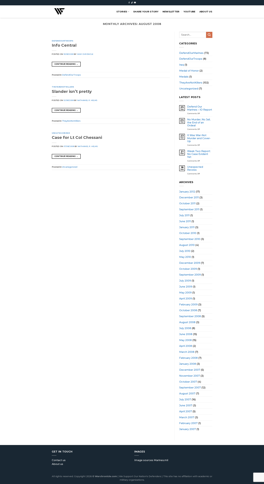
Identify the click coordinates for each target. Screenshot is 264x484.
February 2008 (188, 357)
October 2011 (187, 203)
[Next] (163, 35)
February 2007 (188, 423)
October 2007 (188, 381)
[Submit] (209, 35)
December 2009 (189, 262)
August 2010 (187, 245)
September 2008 (190, 316)
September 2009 (190, 274)
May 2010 (185, 256)
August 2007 (187, 393)
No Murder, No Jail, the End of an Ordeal (198, 122)
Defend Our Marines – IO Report (199, 108)
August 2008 (187, 322)
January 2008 (187, 363)
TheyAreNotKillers (63, 87)
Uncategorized (61, 133)
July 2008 (185, 328)
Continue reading (66, 64)
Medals (184, 76)
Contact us (59, 460)
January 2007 (187, 429)
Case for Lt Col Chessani (77, 137)
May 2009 (185, 292)
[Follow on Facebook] (129, 3)
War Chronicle (85, 54)
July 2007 (185, 399)
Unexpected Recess (195, 168)
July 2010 (184, 250)
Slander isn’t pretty (72, 91)
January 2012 (187, 191)
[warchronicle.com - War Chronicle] (63, 11)
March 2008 (186, 351)
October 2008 (188, 310)
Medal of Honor (189, 70)
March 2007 (186, 417)
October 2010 (187, 233)
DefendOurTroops (62, 41)
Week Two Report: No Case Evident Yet (199, 154)
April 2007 (185, 411)
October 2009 (188, 268)
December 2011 (189, 197)
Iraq (181, 64)
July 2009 (185, 280)
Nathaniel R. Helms (87, 100)
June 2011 (185, 221)
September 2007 (190, 387)
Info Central (64, 45)
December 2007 (189, 369)
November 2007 (189, 375)
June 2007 (185, 405)
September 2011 (189, 209)
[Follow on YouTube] (135, 3)
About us (205, 11)
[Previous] (58, 35)
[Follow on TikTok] (132, 3)
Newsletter (171, 11)
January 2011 (186, 227)
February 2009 (188, 304)
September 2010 (189, 239)
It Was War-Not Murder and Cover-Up (199, 138)
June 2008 (185, 334)
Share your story (146, 11)
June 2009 (185, 286)
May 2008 (185, 339)
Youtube (189, 11)
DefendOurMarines (191, 52)
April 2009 (185, 298)
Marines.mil (161, 460)
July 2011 (184, 215)
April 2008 (185, 345)
